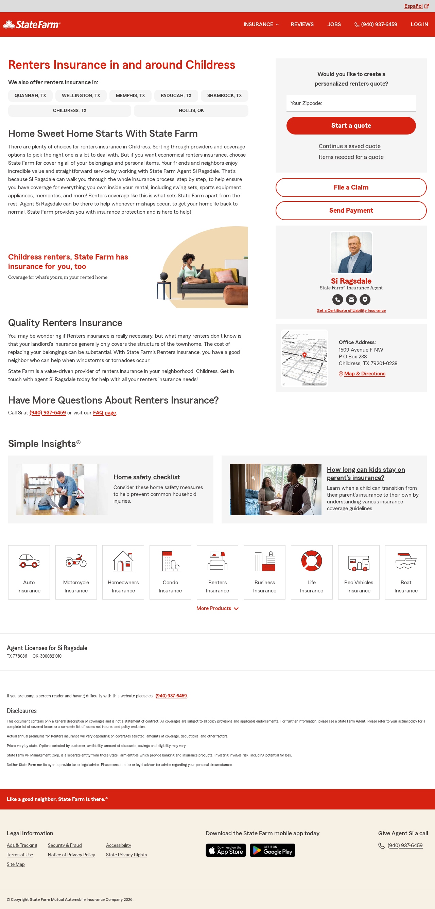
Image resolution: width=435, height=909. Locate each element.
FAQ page (104, 412)
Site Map (16, 864)
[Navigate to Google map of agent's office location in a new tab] (365, 299)
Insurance (258, 24)
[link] (32, 24)
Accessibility (118, 845)
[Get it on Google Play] (272, 850)
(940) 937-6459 (379, 24)
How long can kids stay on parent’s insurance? (366, 473)
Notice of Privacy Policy (71, 855)
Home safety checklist (147, 477)
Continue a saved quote (350, 146)
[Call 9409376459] (337, 299)
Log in (419, 24)
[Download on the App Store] (226, 850)
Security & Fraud (65, 845)
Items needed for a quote (351, 157)
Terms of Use (20, 855)
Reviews (302, 24)
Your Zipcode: (306, 103)
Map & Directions (364, 373)
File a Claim (351, 187)
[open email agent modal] (351, 300)
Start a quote (351, 125)
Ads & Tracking (22, 845)
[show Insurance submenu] (276, 24)
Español (413, 6)
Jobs (334, 24)
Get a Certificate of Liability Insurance (351, 310)
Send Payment (351, 210)
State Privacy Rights (126, 855)
